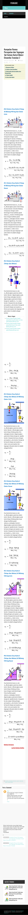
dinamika (11, 13)
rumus (6, 782)
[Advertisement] (14, 32)
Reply (8, 801)
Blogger (22, 911)
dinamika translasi (12, 781)
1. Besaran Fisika (9, 67)
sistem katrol (10, 782)
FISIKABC (14, 3)
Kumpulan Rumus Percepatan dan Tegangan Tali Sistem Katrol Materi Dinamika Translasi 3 (13, 839)
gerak (18, 781)
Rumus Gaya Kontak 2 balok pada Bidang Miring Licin (16, 899)
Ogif (8, 791)
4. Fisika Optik (9, 75)
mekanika (21, 781)
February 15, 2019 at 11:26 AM (15, 791)
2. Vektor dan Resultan (11, 69)
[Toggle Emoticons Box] (3, 835)
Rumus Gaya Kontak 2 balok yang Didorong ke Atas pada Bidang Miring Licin (13, 325)
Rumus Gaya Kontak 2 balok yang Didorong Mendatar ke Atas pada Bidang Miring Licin (14, 320)
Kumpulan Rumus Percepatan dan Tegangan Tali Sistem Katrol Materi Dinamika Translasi (13, 844)
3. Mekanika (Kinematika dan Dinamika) (13, 72)
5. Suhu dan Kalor (9, 77)
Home (5, 13)
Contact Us (6, 913)
